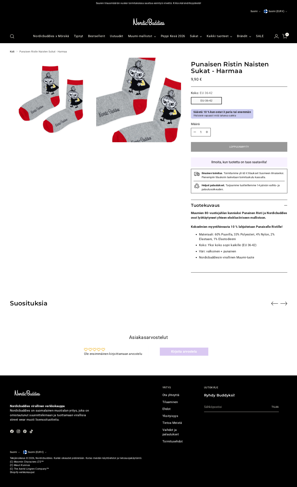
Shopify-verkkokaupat (22, 472)
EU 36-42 (206, 100)
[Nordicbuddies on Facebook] (12, 432)
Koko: (201, 93)
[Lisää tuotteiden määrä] (207, 132)
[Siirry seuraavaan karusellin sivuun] (283, 303)
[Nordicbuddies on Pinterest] (25, 432)
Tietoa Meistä (172, 423)
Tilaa (275, 406)
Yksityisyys (170, 416)
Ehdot (166, 409)
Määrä (195, 124)
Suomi (254, 11)
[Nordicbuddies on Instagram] (18, 432)
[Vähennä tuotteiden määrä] (194, 132)
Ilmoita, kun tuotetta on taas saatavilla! (239, 162)
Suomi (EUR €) (276, 11)
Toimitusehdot (172, 441)
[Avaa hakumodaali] (12, 36)
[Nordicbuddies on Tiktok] (31, 432)
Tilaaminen (170, 402)
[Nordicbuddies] (148, 21)
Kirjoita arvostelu (184, 351)
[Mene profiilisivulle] (276, 36)
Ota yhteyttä (170, 395)
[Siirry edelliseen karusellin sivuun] (274, 303)
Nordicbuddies (44, 458)
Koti (12, 51)
